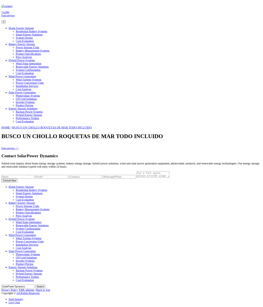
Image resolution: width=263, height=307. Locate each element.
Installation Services (27, 86)
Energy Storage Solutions (23, 108)
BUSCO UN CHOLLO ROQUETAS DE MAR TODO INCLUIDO (52, 127)
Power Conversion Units (30, 82)
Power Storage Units (27, 47)
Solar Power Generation (22, 92)
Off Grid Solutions (26, 98)
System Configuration (28, 69)
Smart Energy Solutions (29, 34)
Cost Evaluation (25, 41)
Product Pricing (24, 105)
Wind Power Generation (22, 76)
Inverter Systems (25, 102)
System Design (24, 37)
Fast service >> (10, 148)
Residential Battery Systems (31, 31)
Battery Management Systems (32, 50)
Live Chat (14, 302)
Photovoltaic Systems (28, 95)
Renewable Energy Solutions (32, 66)
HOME (5, 127)
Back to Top (43, 289)
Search (40, 286)
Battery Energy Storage (22, 44)
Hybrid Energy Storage (29, 115)
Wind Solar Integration (28, 63)
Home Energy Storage (21, 28)
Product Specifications (28, 53)
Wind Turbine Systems (28, 79)
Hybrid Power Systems (22, 60)
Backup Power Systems (29, 111)
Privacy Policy (9, 289)
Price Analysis (24, 57)
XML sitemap (26, 289)
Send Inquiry (16, 299)
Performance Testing (27, 118)
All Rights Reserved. (28, 293)
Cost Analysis (23, 89)
